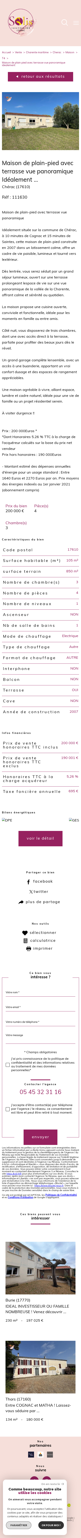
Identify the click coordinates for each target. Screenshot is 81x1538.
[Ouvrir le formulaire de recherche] (64, 23)
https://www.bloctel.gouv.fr (49, 1186)
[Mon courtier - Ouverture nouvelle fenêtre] (50, 1455)
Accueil (6, 52)
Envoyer (40, 1137)
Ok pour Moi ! (51, 1525)
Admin (68, 1520)
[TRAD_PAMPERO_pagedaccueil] (22, 36)
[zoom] (40, 149)
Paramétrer (18, 1525)
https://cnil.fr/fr (14, 1174)
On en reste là (50, 1484)
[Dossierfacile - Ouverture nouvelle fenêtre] (31, 1455)
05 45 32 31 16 (40, 1092)
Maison (69, 52)
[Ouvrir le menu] (76, 23)
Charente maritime (37, 52)
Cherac (57, 52)
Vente (18, 52)
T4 (3, 58)
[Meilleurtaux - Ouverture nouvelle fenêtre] (40, 1455)
